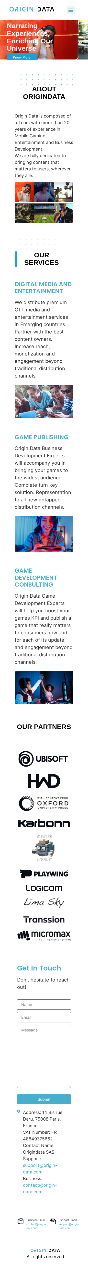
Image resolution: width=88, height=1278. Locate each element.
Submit (44, 1099)
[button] (22, 57)
